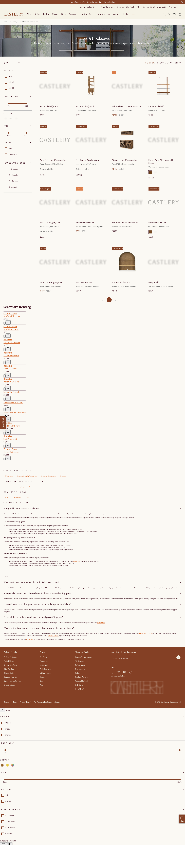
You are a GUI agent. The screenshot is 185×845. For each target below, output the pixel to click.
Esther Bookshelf (155, 106)
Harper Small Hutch (157, 222)
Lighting (21, 487)
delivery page (101, 623)
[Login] (169, 14)
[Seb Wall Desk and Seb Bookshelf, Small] (127, 86)
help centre (29, 639)
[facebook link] (112, 672)
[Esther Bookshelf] (163, 86)
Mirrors (31, 487)
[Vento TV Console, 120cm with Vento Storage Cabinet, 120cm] (55, 262)
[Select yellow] (11, 118)
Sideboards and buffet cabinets (27, 476)
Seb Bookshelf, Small (85, 106)
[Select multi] (16, 118)
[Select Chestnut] (150, 172)
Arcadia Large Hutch (85, 282)
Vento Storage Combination (124, 160)
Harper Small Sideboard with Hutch (161, 161)
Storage (15, 22)
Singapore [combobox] (173, 7)
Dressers (63, 476)
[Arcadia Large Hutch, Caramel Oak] (91, 262)
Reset (3, 844)
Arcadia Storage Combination (53, 160)
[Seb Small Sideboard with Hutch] (91, 140)
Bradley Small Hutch (85, 222)
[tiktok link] (131, 672)
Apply (9, 844)
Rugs (27, 498)
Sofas (6, 498)
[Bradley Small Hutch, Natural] (91, 202)
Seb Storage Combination (87, 160)
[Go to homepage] (13, 14)
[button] (174, 14)
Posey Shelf (153, 282)
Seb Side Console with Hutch (125, 222)
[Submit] (178, 657)
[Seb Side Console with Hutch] (127, 202)
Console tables (9, 487)
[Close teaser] (6, 415)
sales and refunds (53, 636)
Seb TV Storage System (50, 222)
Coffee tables (17, 498)
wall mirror (76, 561)
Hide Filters (13, 63)
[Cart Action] (5, 323)
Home (6, 22)
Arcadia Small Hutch (121, 282)
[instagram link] (125, 672)
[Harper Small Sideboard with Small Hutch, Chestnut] (163, 140)
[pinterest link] (119, 672)
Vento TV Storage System (51, 282)
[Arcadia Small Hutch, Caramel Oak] (127, 262)
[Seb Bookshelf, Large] (55, 86)
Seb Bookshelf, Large (49, 106)
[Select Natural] (155, 172)
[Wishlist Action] (8, 322)
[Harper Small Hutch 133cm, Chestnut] (163, 202)
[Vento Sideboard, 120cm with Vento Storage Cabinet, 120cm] (127, 140)
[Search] (164, 14)
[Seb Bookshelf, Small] (91, 86)
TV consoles (9, 476)
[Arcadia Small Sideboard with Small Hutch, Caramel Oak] (55, 140)
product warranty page (145, 633)
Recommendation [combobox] (167, 63)
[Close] (2, 710)
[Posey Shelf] (163, 262)
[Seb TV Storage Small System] (55, 202)
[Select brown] (6, 118)
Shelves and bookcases (48, 476)
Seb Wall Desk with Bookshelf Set (126, 106)
